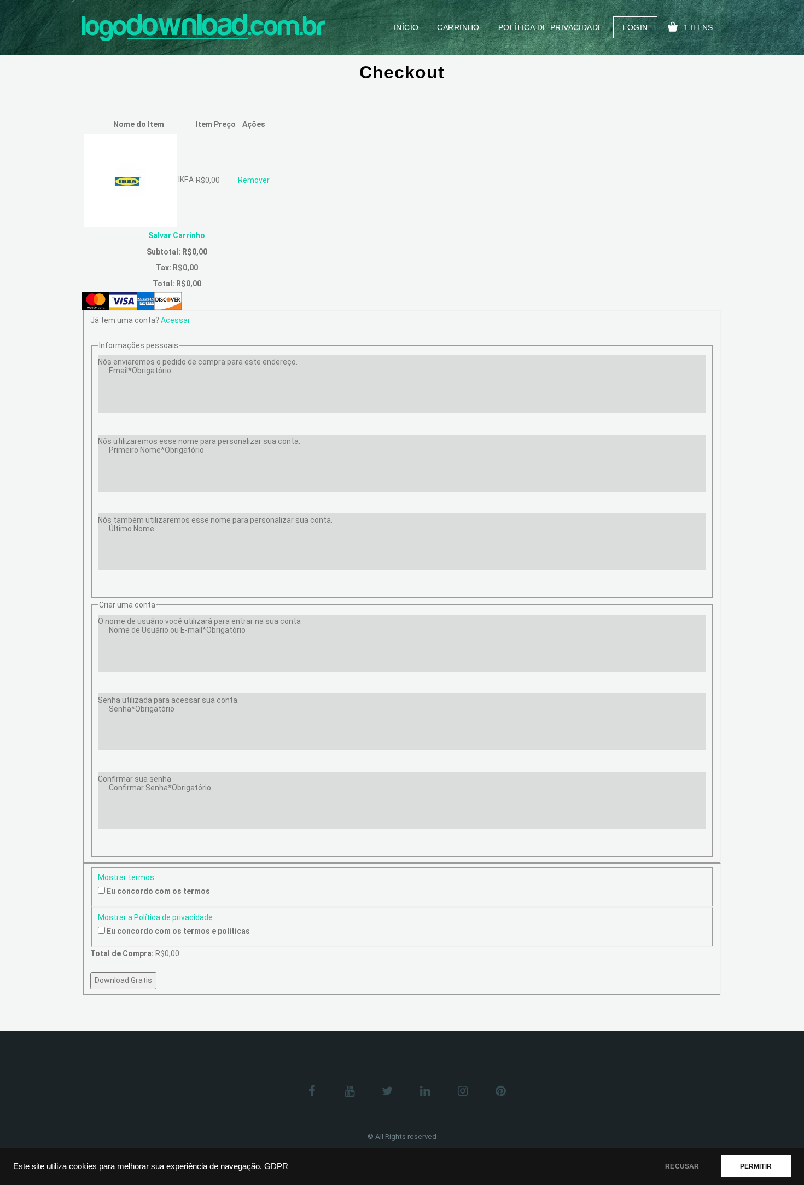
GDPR (276, 1166)
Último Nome (131, 528)
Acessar (175, 320)
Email (140, 370)
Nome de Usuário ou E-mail (177, 630)
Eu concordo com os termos (158, 891)
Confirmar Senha (160, 787)
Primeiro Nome (156, 450)
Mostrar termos (126, 877)
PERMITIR (756, 1166)
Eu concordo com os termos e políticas (178, 931)
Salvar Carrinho (176, 235)
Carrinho (458, 27)
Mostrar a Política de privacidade (155, 917)
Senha (141, 708)
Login (635, 27)
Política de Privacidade (550, 27)
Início (406, 27)
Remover (254, 180)
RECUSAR (682, 1166)
